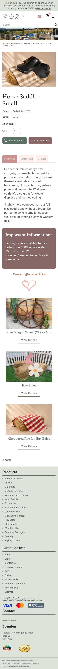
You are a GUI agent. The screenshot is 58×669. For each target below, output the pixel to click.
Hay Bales (29, 385)
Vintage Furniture (14, 491)
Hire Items (15, 43)
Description (10, 158)
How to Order (12, 579)
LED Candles (11, 524)
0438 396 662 (9, 620)
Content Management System (11, 666)
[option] (29, 69)
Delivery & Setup (13, 567)
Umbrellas (10, 486)
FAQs (7, 571)
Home (5, 43)
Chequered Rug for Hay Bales (29, 438)
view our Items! (43, 8)
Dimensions (27, 158)
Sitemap (9, 591)
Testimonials (11, 587)
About (8, 554)
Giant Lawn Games (14, 515)
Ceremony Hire (12, 511)
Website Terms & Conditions (30, 663)
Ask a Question (40, 140)
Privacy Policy (16, 663)
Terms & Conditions (15, 583)
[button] (55, 14)
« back (6, 460)
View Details (29, 340)
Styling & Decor (13, 540)
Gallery (8, 575)
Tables (8, 482)
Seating (9, 536)
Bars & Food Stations (16, 507)
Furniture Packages (15, 532)
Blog (7, 558)
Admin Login (6, 663)
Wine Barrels (11, 499)
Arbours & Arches (14, 478)
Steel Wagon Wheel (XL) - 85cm (29, 332)
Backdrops (10, 503)
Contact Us (11, 563)
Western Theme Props (33, 43)
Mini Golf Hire (12, 528)
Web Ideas (26, 666)
